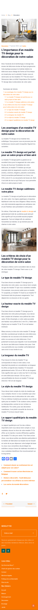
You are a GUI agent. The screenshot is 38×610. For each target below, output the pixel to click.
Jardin (3, 607)
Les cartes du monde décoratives (16, 484)
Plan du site (5, 582)
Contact (3, 572)
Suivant (30, 504)
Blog (9, 15)
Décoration (4, 46)
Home (3, 15)
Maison (3, 593)
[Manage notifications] (33, 605)
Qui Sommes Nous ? (7, 565)
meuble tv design (27, 211)
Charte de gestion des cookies (10, 568)
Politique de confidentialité (9, 579)
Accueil (3, 590)
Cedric (24, 46)
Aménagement (6, 597)
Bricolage (4, 604)
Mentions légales (6, 575)
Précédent (8, 504)
